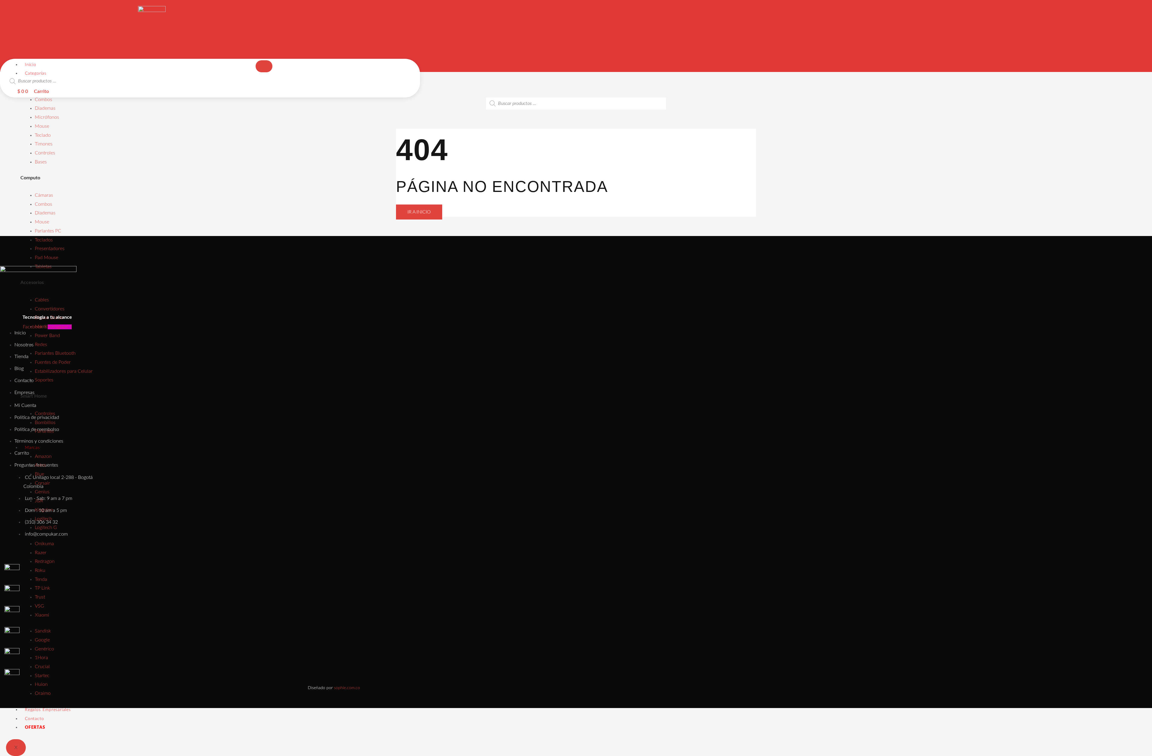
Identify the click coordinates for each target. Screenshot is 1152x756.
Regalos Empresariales (48, 710)
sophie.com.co (347, 688)
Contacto (34, 719)
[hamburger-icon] (264, 66)
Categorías (35, 73)
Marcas (32, 448)
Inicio (30, 65)
